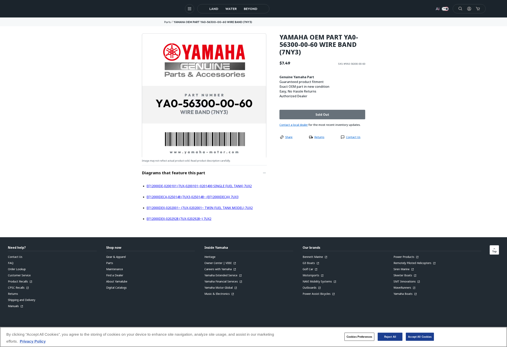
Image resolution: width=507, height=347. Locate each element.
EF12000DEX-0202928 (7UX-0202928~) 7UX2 (179, 219)
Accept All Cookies (420, 336)
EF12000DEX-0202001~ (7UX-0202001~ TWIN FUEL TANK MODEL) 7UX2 (200, 208)
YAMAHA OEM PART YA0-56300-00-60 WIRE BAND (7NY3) (212, 22)
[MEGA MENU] (189, 8)
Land (213, 9)
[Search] (460, 8)
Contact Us (353, 137)
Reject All (390, 336)
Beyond (250, 9)
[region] (253, 337)
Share (289, 137)
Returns (319, 137)
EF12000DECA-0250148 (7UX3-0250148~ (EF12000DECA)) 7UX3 (192, 197)
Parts (167, 22)
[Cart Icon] (478, 8)
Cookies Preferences (359, 336)
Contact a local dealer (293, 125)
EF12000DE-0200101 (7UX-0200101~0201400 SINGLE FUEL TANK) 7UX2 (199, 186)
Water (231, 9)
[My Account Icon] (469, 8)
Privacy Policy (33, 341)
